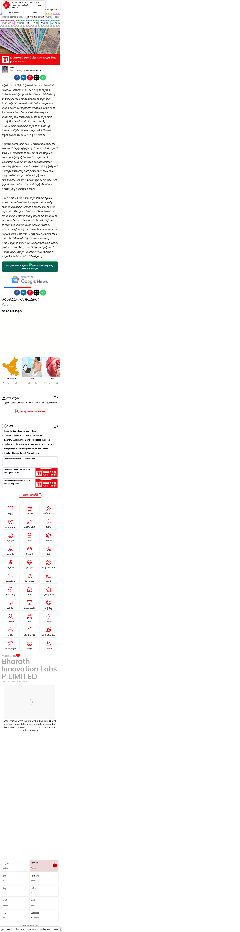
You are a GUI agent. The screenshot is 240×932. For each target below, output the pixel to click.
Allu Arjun (55, 23)
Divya (12, 68)
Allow (34, 13)
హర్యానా (21, 252)
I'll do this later (13, 13)
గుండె (13, 176)
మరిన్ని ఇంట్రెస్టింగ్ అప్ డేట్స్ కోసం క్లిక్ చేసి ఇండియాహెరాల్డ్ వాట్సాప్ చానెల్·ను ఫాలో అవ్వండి (30, 267)
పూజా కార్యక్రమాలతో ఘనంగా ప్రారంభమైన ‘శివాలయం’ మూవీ (30, 403)
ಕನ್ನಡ (47, 9)
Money (19, 71)
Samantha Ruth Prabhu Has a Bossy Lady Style (17, 483)
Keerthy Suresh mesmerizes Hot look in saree (27, 440)
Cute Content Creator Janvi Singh (20, 431)
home (2, 929)
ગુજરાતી (53, 9)
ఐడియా (15, 144)
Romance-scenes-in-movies (13, 17)
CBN (29, 23)
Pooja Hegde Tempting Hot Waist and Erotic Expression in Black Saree (26, 449)
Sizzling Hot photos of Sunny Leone (22, 453)
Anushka (44, 23)
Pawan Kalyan (7, 23)
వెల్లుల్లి (33, 144)
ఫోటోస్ (10, 426)
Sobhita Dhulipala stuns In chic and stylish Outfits (18, 472)
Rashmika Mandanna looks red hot (19, 459)
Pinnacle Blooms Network (39, 17)
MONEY (7, 305)
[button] (17, 78)
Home (12, 71)
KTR (36, 23)
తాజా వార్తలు (12, 397)
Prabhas (20, 23)
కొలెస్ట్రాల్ (35, 180)
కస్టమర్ (16, 131)
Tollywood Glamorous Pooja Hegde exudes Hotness (29, 444)
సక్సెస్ (32, 135)
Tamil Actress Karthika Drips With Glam (23, 435)
